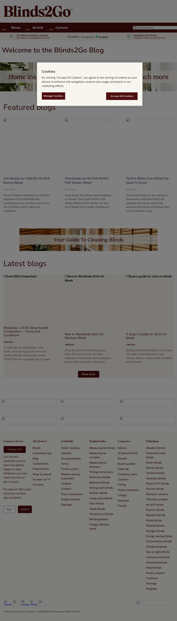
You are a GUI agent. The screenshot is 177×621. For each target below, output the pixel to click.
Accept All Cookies (122, 96)
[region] (90, 84)
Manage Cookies (53, 95)
